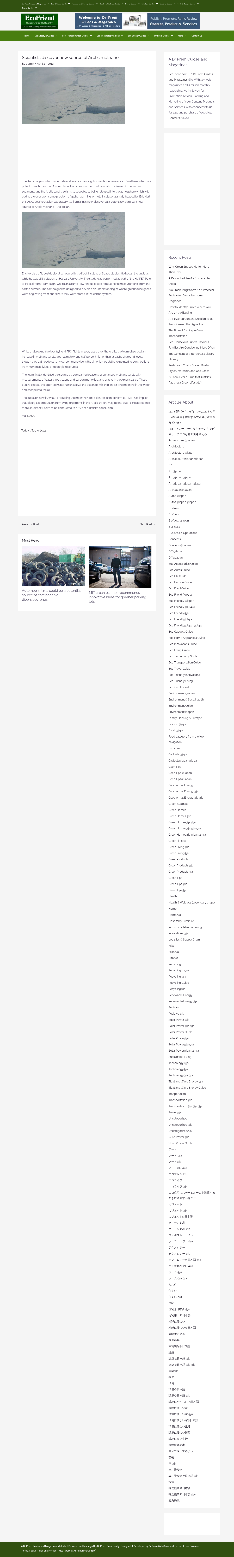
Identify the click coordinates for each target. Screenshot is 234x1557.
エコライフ (175, 1180)
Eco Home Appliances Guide (187, 637)
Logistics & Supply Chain (184, 939)
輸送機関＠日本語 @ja (182, 1494)
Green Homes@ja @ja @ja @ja (187, 834)
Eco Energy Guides (137, 35)
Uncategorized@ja (180, 1131)
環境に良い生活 (178, 1438)
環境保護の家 (177, 1445)
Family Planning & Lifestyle (185, 718)
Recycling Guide (179, 982)
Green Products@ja (181, 871)
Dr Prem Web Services (161, 1546)
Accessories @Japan (182, 440)
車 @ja (172, 1463)
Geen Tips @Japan (180, 773)
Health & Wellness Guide (110, 4)
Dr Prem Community (108, 1546)
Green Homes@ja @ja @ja (185, 828)
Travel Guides (27, 8)
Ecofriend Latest (179, 687)
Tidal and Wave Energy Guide (187, 1087)
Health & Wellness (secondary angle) (192, 902)
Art (170, 465)
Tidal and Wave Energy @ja (186, 1081)
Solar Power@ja (179, 1038)
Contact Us (197, 35)
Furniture (174, 748)
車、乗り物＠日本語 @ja (183, 1475)
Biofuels (174, 514)
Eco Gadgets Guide (181, 631)
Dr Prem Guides (162, 35)
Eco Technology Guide (183, 656)
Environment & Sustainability (187, 699)
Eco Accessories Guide (183, 563)
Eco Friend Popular (181, 594)
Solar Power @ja (179, 1019)
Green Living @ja (179, 847)
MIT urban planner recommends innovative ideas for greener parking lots (117, 597)
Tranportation (177, 1093)
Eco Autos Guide (179, 570)
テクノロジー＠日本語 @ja (185, 1259)
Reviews (174, 1007)
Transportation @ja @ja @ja (185, 1106)
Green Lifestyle (178, 840)
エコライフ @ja (178, 1186)
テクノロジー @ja (179, 1253)
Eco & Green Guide (59, 4)
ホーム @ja (175, 1272)
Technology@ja (178, 1069)
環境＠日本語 (177, 1389)
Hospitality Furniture (181, 921)
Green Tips (175, 877)
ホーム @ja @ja (178, 1278)
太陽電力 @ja (177, 1334)
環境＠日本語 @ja (179, 1395)
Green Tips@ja (178, 890)
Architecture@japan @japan (186, 458)
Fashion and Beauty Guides (83, 4)
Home (26, 35)
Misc (171, 945)
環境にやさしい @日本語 (184, 1401)
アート (173, 1149)
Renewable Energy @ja (183, 1001)
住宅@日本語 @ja (179, 1309)
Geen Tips (175, 766)
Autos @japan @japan (182, 502)
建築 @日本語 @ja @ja (182, 1364)
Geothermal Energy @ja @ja (186, 797)
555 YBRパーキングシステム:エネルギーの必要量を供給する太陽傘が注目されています (192, 417)
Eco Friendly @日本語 (182, 607)
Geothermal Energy (181, 785)
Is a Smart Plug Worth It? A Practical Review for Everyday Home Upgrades (191, 295)
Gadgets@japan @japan (183, 760)
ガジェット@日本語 (181, 1216)
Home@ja (175, 915)
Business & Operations (183, 533)
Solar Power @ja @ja (181, 1026)
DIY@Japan (176, 557)
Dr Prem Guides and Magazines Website (44, 1546)
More (180, 35)
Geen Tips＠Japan (180, 779)
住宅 (171, 1303)
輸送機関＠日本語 (179, 1488)
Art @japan (175, 471)
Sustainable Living (180, 1056)
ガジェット (175, 1204)
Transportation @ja (180, 1100)
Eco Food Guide (179, 588)
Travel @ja (175, 1112)
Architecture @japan (181, 452)
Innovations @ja (178, 933)
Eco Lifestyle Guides (44, 35)
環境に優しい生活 (179, 1426)
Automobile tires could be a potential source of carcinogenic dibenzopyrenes (51, 595)
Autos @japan (177, 496)
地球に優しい (177, 1321)
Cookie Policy (36, 1550)
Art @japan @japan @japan (185, 483)
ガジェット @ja (178, 1210)
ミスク (173, 1284)
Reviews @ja (176, 1013)
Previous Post (28, 524)
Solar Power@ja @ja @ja (184, 1050)
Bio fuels (174, 508)
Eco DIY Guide (177, 576)
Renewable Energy (180, 995)
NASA (31, 415)
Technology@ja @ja (181, 1075)
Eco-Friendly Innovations (184, 674)
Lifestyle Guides (148, 4)
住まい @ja (175, 1296)
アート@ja (175, 1161)
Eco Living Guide (179, 650)
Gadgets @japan (179, 754)
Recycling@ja (177, 989)
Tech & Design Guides (186, 4)
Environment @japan (182, 693)
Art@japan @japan (180, 489)
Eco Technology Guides (108, 35)
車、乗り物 (175, 1469)
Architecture (176, 446)
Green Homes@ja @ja (182, 822)
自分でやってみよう (181, 1451)
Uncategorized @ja (180, 1124)
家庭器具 (174, 1340)
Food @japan (177, 730)
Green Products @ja (181, 865)
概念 (171, 1377)
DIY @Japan (176, 551)
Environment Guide (181, 705)
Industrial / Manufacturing (185, 927)
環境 (171, 1383)
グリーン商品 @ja (179, 1229)
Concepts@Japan (180, 545)
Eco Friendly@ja (179, 613)
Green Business (178, 803)
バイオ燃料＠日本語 (181, 1266)
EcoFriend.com (178, 74)
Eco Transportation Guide (185, 662)
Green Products (178, 859)
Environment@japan (181, 712)
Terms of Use (181, 1546)
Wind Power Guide (180, 1143)
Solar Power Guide (180, 1032)
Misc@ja (174, 952)
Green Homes (177, 810)
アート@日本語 (178, 1168)
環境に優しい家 (178, 1408)
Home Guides (130, 4)
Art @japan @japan (180, 477)
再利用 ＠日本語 (179, 1315)
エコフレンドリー (179, 1174)
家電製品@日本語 (179, 1346)
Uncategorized (178, 1118)
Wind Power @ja (179, 1137)
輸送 (171, 1482)
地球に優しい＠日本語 (182, 1327)
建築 (171, 1352)
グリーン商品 (177, 1222)
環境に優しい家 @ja (181, 1414)
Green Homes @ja (180, 816)
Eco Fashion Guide (180, 582)
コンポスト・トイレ (181, 1235)
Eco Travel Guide (179, 668)
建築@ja (173, 1371)
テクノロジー (177, 1247)
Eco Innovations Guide (183, 644)
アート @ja (175, 1155)
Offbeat (173, 958)
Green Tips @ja (178, 884)
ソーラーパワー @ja (181, 1241)
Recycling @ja (179, 970)
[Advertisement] (86, 153)
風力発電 (174, 1500)
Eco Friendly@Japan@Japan (186, 625)
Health (173, 896)
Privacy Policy (55, 1550)
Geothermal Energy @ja (183, 791)
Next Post (147, 524)
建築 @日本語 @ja (179, 1358)
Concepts (175, 539)
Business (174, 526)
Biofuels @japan (179, 520)
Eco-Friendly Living (181, 681)
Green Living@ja (179, 853)
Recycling (176, 964)
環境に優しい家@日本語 (183, 1420)
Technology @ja (179, 1063)
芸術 (171, 1457)
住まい (173, 1290)
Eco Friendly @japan (181, 600)
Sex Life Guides (166, 4)
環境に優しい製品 (179, 1432)
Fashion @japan (178, 724)
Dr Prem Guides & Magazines (34, 4)
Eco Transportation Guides (75, 35)
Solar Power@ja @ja (181, 1044)
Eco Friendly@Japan (181, 619)
